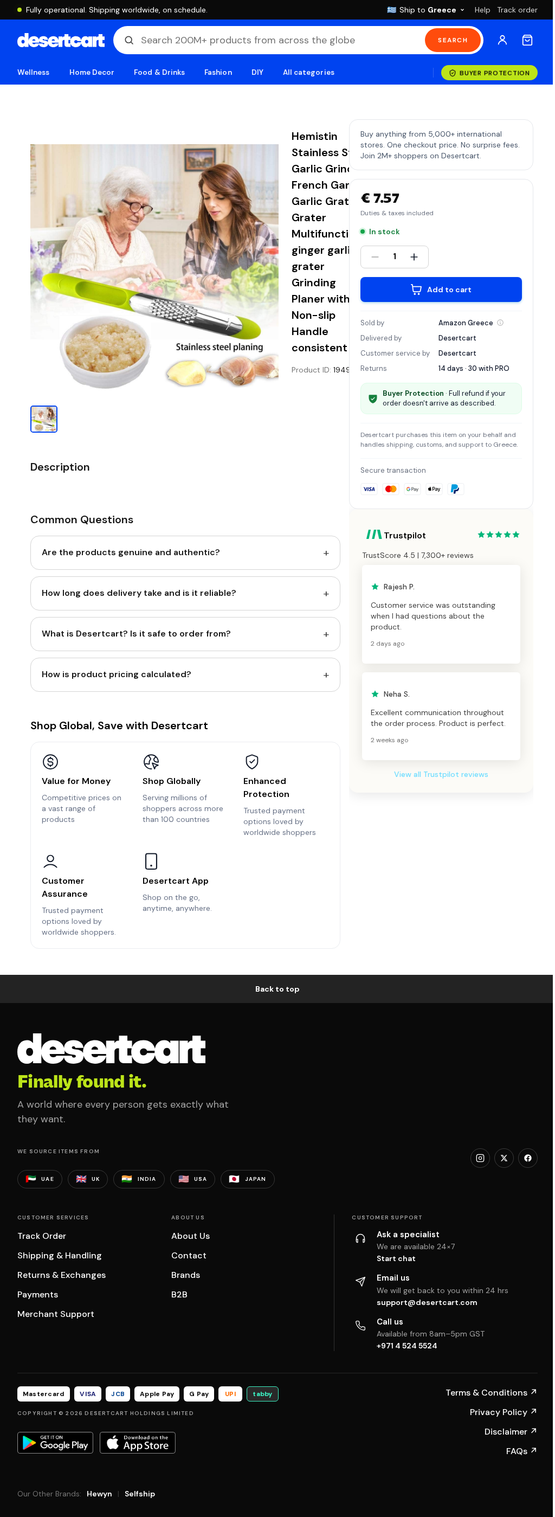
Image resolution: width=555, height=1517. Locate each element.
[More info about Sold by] (500, 322)
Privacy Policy (504, 1412)
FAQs (522, 1451)
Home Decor (92, 72)
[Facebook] (528, 1158)
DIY (257, 72)
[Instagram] (480, 1158)
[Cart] (527, 40)
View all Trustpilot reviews (441, 774)
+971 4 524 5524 (407, 1346)
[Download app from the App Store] (138, 1443)
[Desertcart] (61, 40)
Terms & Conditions (492, 1392)
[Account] (502, 40)
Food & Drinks (159, 72)
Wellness (33, 72)
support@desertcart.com (427, 1302)
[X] (504, 1158)
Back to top (277, 989)
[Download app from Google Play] (55, 1443)
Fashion (217, 72)
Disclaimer (511, 1431)
